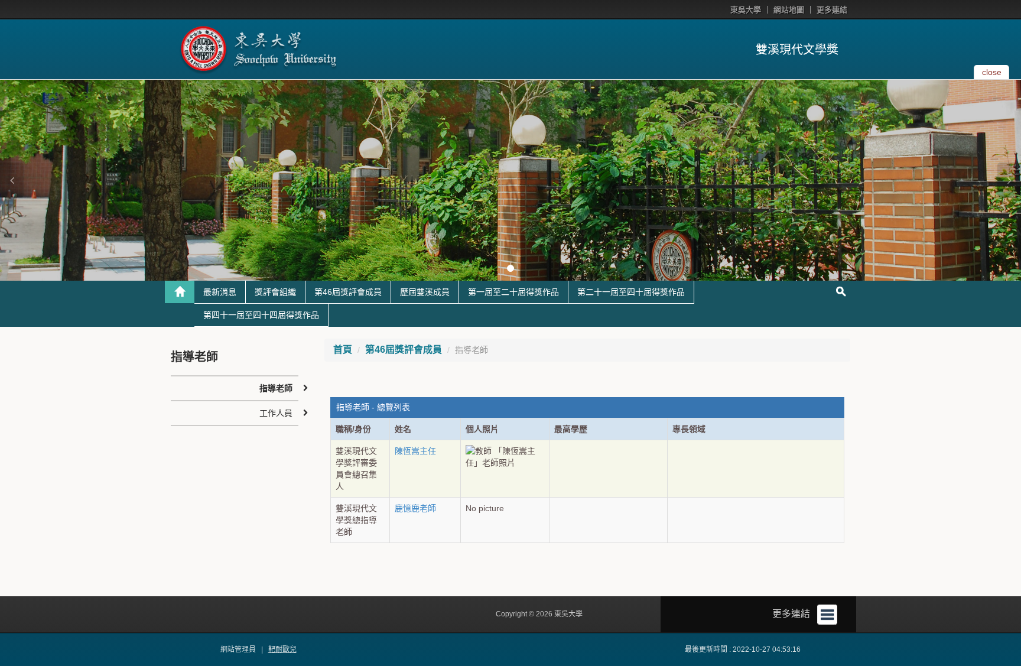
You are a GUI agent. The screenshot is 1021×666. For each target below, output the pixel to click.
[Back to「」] (179, 292)
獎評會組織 (275, 292)
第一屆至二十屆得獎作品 (513, 292)
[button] (12, 180)
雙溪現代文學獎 (797, 49)
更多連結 (832, 10)
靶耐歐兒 (282, 649)
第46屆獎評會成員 (348, 292)
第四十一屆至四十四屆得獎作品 (261, 315)
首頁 (342, 350)
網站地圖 (788, 10)
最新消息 (219, 292)
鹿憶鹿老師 (415, 508)
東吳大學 (745, 10)
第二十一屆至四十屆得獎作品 (631, 292)
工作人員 (275, 413)
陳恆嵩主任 (415, 451)
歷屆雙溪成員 (425, 292)
